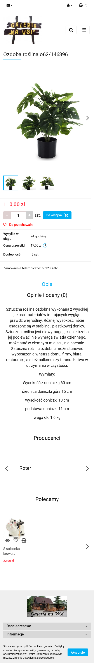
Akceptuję (78, 652)
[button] (83, 5)
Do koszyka (54, 215)
